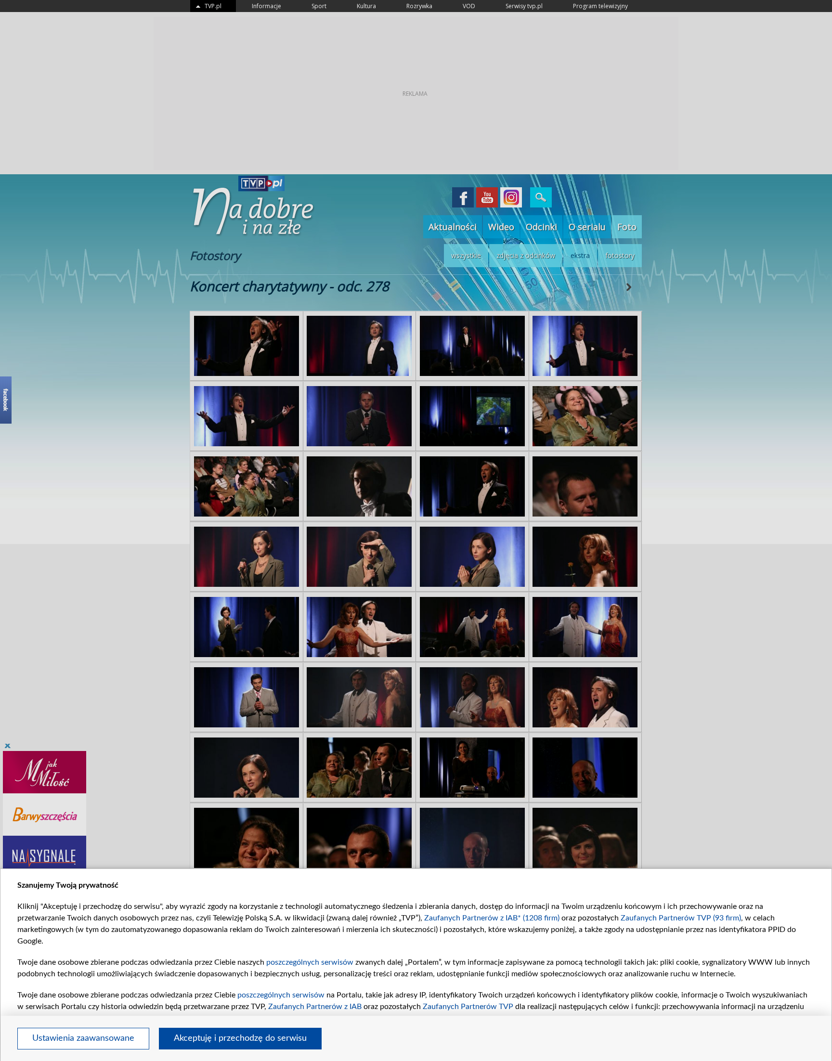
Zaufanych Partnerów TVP (468, 1006)
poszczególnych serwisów (309, 962)
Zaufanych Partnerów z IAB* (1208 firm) (491, 918)
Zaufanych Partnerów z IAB (315, 1006)
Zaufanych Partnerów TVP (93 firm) (681, 918)
